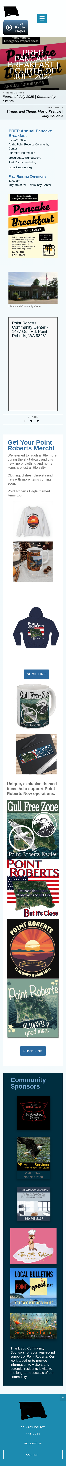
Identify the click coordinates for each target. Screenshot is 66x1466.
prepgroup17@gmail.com (24, 157)
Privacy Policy (33, 1427)
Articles (33, 1433)
